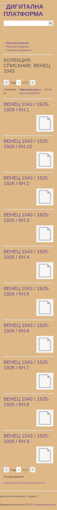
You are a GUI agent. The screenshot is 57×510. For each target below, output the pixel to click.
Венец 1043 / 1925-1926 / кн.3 (26, 217)
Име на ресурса (29, 89)
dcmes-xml (16, 482)
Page (13, 82)
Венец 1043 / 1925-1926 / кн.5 (26, 291)
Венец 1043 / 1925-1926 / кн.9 (26, 438)
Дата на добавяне (30, 93)
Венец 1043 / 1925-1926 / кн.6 (26, 328)
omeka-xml (34, 482)
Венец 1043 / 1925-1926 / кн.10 (26, 143)
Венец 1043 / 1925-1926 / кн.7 (26, 364)
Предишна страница (6, 82)
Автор (48, 89)
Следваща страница (32, 82)
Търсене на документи (18, 50)
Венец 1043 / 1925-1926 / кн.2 (26, 180)
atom (6, 482)
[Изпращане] (50, 23)
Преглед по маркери (17, 46)
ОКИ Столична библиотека (40, 504)
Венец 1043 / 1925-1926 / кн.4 (26, 254)
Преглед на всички (17, 42)
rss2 (42, 482)
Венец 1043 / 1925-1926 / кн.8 (26, 401)
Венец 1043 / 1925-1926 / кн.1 (26, 106)
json (24, 482)
